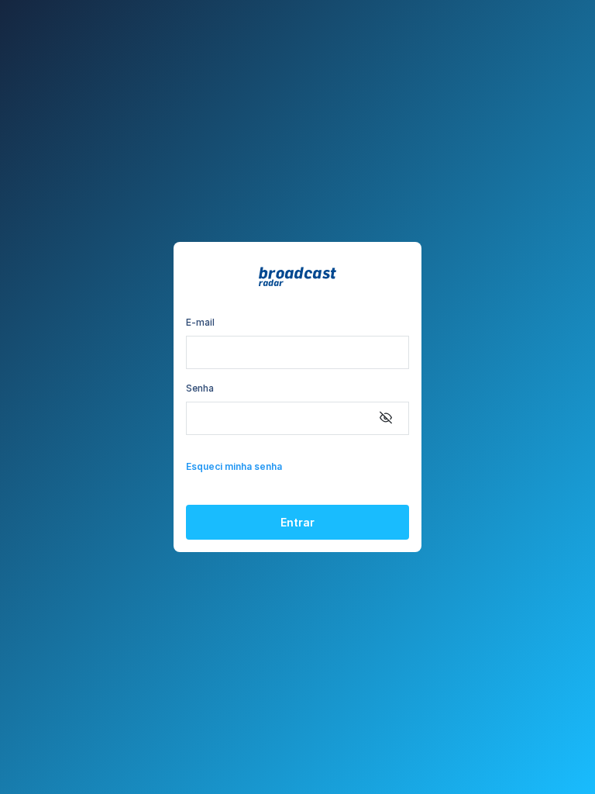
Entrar (297, 522)
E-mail (200, 322)
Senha (200, 388)
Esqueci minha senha (234, 466)
